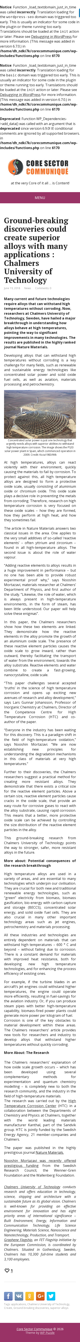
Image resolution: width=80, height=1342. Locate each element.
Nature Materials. (50, 1152)
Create (8, 1308)
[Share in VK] (19, 1296)
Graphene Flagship (18, 1239)
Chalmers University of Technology (32, 1187)
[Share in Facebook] (8, 1296)
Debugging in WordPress (51, 36)
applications (18, 1304)
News (27, 288)
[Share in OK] (29, 1296)
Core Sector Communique (34, 1329)
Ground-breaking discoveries (31, 1308)
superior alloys (59, 1308)
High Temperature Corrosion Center (40, 1103)
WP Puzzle (47, 1333)
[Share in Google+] (40, 1296)
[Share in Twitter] (51, 1296)
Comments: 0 (43, 288)
